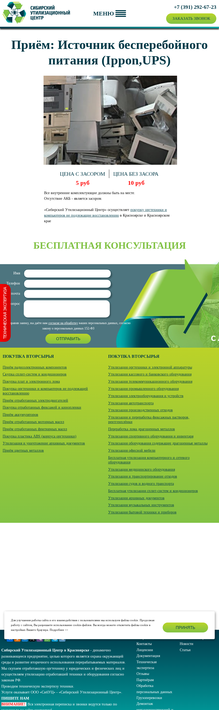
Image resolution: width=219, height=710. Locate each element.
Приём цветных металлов (23, 450)
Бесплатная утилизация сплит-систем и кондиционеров (153, 491)
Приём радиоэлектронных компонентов (35, 367)
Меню (103, 13)
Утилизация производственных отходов (140, 410)
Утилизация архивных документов (136, 498)
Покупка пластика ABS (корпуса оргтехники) (39, 436)
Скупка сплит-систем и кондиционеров (35, 374)
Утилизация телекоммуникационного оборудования (150, 381)
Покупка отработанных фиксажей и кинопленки (42, 407)
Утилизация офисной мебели (131, 450)
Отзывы (142, 674)
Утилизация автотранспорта (131, 403)
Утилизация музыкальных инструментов (141, 505)
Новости (186, 644)
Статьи (185, 650)
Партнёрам (145, 680)
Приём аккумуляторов (20, 415)
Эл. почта (12, 293)
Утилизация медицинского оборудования (141, 469)
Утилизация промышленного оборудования (143, 389)
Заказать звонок (191, 18)
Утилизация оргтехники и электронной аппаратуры (150, 367)
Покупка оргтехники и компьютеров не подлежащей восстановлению (45, 391)
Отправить (68, 338)
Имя (16, 273)
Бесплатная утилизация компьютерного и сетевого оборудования (149, 460)
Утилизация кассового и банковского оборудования (149, 374)
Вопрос (14, 304)
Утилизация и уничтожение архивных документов (44, 443)
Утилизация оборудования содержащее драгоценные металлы (158, 443)
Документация (148, 656)
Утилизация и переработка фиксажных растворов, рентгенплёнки (148, 419)
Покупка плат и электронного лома (31, 381)
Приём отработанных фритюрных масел (35, 429)
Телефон (13, 283)
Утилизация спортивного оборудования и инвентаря (150, 436)
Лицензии (144, 650)
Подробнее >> (59, 629)
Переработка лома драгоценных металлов (141, 429)
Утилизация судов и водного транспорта (141, 484)
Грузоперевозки (149, 698)
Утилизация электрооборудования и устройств (145, 396)
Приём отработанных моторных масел (33, 422)
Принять (185, 627)
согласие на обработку (63, 323)
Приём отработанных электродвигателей (35, 400)
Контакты (144, 644)
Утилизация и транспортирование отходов (142, 476)
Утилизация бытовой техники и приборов (142, 512)
